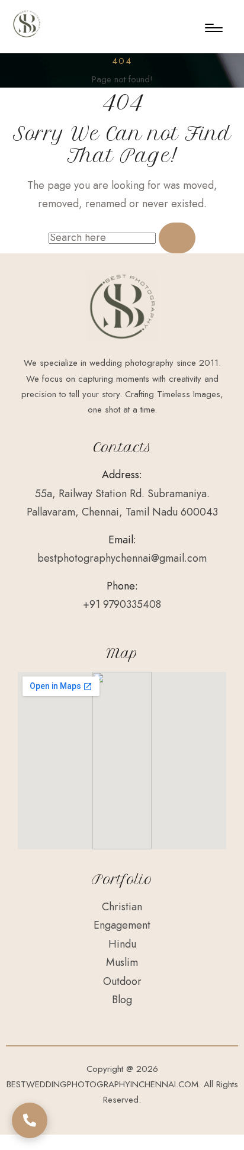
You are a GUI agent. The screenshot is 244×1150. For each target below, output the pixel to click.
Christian (122, 906)
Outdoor (122, 981)
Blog (122, 999)
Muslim (122, 962)
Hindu (122, 944)
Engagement (122, 925)
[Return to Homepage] (26, 23)
